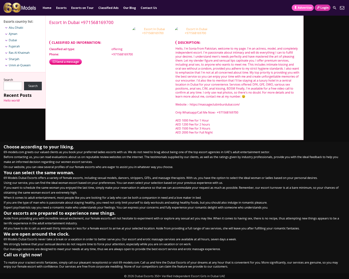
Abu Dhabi (16, 28)
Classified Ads (108, 8)
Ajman (13, 34)
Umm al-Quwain (20, 65)
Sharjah (14, 59)
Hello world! (12, 100)
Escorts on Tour (82, 8)
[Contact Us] (342, 8)
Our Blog (129, 8)
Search (8, 80)
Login (324, 8)
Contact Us (149, 8)
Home (47, 8)
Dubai (13, 40)
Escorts (61, 8)
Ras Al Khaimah (19, 53)
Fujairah (14, 46)
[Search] (334, 8)
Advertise (305, 8)
